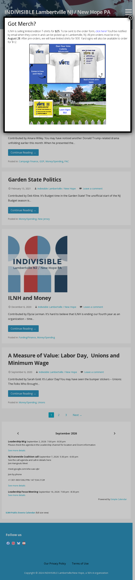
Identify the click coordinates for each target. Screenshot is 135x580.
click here (100, 31)
